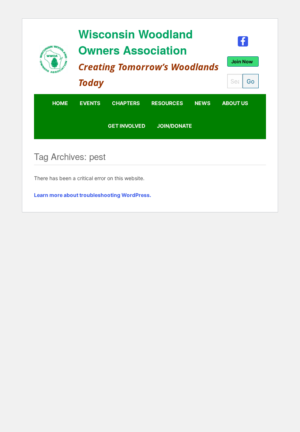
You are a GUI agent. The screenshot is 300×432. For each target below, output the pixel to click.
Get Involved (126, 126)
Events (90, 103)
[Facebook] (243, 41)
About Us (235, 103)
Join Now (242, 61)
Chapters (126, 103)
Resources (167, 103)
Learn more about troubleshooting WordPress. (92, 195)
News (202, 103)
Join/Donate (174, 126)
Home (60, 103)
